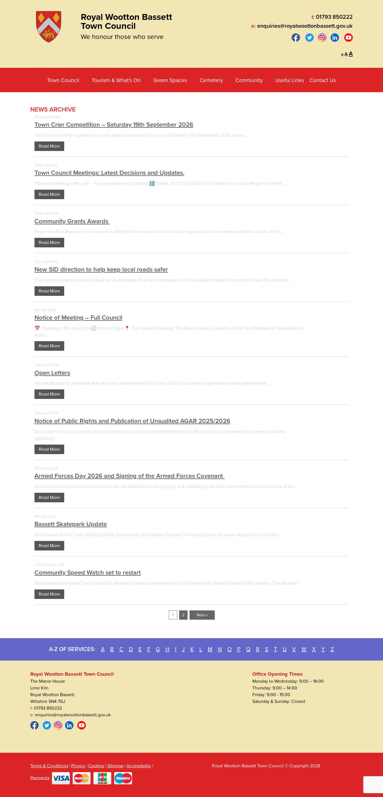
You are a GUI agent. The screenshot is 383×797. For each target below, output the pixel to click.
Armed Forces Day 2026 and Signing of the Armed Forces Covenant (129, 476)
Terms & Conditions (49, 766)
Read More (49, 146)
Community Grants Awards (72, 221)
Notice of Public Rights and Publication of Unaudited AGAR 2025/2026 (132, 421)
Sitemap (115, 766)
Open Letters (52, 373)
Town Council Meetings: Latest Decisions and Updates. (109, 172)
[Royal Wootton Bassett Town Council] (48, 25)
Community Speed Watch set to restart (87, 572)
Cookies (96, 766)
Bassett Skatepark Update (70, 524)
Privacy (78, 766)
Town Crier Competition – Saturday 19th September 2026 (113, 124)
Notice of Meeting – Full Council (78, 317)
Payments (39, 777)
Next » (202, 615)
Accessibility (138, 766)
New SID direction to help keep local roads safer (101, 269)
